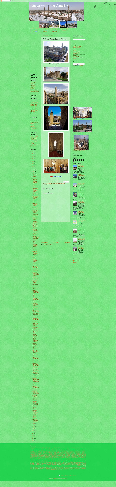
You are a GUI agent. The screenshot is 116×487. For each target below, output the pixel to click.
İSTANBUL (54, 469)
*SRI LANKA (73, 457)
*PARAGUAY (32, 457)
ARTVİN (62, 463)
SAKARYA (62, 467)
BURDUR (49, 464)
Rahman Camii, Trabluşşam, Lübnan (35, 270)
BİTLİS (70, 464)
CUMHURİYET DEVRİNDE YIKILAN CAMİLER (77, 47)
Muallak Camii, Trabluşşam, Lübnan (35, 233)
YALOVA (66, 468)
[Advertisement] (55, 231)
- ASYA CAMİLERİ (49, 183)
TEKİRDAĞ (36, 468)
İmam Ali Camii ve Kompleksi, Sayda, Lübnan (35, 376)
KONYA (79, 466)
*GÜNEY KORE (56, 452)
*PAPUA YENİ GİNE (81, 456)
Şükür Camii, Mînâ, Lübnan (35, 267)
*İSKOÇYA (75, 461)
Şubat (34, 426)
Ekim (34, 171)
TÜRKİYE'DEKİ (45, 28)
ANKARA (44, 463)
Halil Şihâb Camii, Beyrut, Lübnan (35, 301)
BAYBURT (38, 464)
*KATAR (72, 453)
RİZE (57, 467)
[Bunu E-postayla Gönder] (63, 182)
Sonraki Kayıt (44, 242)
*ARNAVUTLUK (54, 447)
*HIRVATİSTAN (77, 452)
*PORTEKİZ (42, 457)
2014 (33, 433)
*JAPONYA (50, 453)
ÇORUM (38, 469)
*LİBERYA (73, 454)
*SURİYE (31, 458)
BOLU (43, 464)
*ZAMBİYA (38, 461)
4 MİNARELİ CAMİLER (47, 462)
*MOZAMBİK (41, 456)
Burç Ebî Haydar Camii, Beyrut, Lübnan (35, 308)
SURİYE (73, 467)
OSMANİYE (52, 467)
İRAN (49, 469)
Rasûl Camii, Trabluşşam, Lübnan (35, 218)
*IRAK (45, 453)
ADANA (64, 462)
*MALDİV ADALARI (54, 455)
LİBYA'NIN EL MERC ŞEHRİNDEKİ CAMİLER (35, 412)
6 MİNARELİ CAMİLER (57, 462)
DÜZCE (74, 464)
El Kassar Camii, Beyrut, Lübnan (35, 311)
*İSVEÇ (84, 461)
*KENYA (83, 453)
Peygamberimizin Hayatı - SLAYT (34, 139)
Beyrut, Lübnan (49, 184)
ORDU (47, 467)
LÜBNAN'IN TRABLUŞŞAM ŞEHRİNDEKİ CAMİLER (35, 238)
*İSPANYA (80, 461)
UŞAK (59, 468)
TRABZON (47, 468)
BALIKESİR (78, 463)
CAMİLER (45, 31)
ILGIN (85, 464)
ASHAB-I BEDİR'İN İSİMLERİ (34, 142)
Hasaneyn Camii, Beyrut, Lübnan (35, 314)
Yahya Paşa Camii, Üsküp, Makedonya (81, 202)
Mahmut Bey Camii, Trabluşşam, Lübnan (35, 253)
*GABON (76, 451)
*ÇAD (42, 461)
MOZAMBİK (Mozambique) (33, 86)
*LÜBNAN (60, 183)
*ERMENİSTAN (39, 451)
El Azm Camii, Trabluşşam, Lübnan (35, 230)
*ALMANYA (42, 447)
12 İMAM (32, 143)
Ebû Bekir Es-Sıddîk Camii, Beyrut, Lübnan (35, 291)
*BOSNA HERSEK (54, 448)
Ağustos (34, 174)
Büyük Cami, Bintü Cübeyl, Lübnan (35, 278)
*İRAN (66, 461)
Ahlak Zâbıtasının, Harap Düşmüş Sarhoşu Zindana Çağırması (35, 108)
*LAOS (59, 454)
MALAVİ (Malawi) (34, 90)
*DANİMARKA (63, 450)
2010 (33, 440)
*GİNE (67, 452)
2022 (33, 158)
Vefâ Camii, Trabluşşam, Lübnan (35, 264)
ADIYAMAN (71, 462)
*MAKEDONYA (41, 455)
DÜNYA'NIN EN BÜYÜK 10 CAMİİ (79, 150)
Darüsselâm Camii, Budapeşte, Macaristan (34, 181)
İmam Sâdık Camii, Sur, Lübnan (34, 281)
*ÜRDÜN (56, 461)
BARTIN (84, 463)
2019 (33, 163)
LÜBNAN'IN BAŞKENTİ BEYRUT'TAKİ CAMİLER (35, 336)
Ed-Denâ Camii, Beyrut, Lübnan (35, 328)
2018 (33, 165)
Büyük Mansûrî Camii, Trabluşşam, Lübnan (35, 190)
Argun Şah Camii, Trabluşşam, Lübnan (35, 197)
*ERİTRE (45, 451)
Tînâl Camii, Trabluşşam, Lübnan (35, 222)
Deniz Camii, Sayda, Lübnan (35, 389)
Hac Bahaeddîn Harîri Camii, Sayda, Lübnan (35, 398)
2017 (33, 166)
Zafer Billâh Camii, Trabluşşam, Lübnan (35, 193)
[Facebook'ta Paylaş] (67, 182)
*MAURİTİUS (75, 455)
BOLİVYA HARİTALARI (35, 91)
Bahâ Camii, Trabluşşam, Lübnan (35, 208)
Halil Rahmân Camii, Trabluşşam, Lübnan (35, 185)
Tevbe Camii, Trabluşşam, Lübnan (35, 245)
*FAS (55, 451)
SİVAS (83, 467)
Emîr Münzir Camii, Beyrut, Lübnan (35, 361)
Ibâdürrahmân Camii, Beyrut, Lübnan (35, 354)
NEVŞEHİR (36, 467)
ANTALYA (51, 463)
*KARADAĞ (67, 453)
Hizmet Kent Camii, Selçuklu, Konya (34, 416)
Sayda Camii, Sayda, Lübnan (35, 373)
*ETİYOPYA (51, 451)
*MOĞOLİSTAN (47, 456)
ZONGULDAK (77, 468)
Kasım (34, 169)
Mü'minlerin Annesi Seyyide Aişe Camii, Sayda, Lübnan (35, 380)
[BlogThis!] (65, 182)
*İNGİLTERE (61, 461)
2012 (33, 437)
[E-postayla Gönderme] (62, 181)
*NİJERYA (68, 456)
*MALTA (65, 455)
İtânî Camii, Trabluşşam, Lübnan (35, 260)
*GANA (80, 451)
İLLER (74, 49)
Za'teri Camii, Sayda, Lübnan (35, 396)
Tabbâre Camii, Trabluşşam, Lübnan (35, 241)
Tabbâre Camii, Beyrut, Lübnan (35, 299)
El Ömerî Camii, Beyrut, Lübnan (35, 368)
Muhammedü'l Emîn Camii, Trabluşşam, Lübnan (35, 226)
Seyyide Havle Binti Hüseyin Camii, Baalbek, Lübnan (35, 274)
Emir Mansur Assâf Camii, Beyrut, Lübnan (35, 364)
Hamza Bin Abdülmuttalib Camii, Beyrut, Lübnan (35, 331)
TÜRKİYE (78, 118)
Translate (81, 65)
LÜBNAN (63, 183)
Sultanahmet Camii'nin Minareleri (81, 175)
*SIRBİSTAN (63, 457)
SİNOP (78, 467)
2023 (33, 156)
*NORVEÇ (59, 456)
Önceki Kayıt (67, 242)
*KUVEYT (55, 454)
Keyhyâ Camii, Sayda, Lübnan (35, 387)
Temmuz (34, 176)
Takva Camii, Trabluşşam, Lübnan (35, 248)
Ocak (34, 428)
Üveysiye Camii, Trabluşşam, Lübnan (35, 215)
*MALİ (69, 455)
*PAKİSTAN (74, 456)
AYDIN (68, 463)
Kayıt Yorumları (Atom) (48, 244)
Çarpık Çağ (32, 125)
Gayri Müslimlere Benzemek (33, 146)
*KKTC (37, 454)
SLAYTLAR (75, 55)
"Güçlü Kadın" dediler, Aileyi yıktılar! (34, 111)
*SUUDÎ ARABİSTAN (39, 458)
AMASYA (38, 463)
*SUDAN (77, 457)
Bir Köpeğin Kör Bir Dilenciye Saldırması (34, 113)
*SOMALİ (67, 457)
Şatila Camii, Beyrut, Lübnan (35, 322)
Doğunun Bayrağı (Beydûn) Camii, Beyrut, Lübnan (35, 295)
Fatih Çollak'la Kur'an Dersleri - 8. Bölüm (34, 137)
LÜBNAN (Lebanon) (34, 344)
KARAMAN (48, 465)
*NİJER (63, 456)
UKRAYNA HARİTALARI (33, 88)
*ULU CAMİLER (57, 460)
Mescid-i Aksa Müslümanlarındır (81, 193)
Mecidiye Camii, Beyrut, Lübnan (35, 319)
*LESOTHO (63, 454)
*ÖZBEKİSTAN (50, 461)
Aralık (34, 168)
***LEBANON (55, 183)
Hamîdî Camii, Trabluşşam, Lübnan (35, 257)
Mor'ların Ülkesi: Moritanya (33, 83)
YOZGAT (71, 468)
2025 (33, 153)
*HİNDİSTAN (40, 453)
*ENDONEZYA (32, 451)
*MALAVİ (47, 455)
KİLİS (31, 467)
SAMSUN (68, 467)
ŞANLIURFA (64, 469)
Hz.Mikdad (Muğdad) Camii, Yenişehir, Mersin (81, 184)
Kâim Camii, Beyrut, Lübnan (35, 316)
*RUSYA (51, 457)
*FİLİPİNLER (65, 451)
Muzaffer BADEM (77, 260)
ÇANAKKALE (83, 468)
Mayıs (34, 423)
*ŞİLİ (41, 462)
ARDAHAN (57, 463)
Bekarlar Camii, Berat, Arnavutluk (81, 166)
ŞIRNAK (69, 469)
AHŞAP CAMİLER (76, 56)
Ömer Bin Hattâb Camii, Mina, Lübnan (35, 211)
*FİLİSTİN (71, 451)
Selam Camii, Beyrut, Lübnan (35, 358)
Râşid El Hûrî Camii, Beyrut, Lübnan (35, 351)
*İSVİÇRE (33, 462)
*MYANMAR (54, 456)
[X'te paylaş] (66, 182)
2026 (33, 151)
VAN (62, 468)
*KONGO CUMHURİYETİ (44, 454)
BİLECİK (61, 464)
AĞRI (73, 463)
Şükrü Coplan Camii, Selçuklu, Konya (34, 407)
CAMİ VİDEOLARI (76, 53)
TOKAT (41, 468)
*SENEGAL (57, 457)
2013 (33, 435)
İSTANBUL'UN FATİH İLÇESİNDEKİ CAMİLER (81, 221)
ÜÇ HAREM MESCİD (76, 52)
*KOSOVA (50, 454)
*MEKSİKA (80, 455)
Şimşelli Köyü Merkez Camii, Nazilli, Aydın (35, 420)
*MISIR (84, 455)
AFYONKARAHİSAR (79, 462)
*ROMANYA (47, 457)
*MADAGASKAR (34, 455)
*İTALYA (37, 462)
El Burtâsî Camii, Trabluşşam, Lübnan (35, 285)
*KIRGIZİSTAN (32, 454)
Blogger (55, 478)
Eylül (34, 173)
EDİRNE (79, 464)
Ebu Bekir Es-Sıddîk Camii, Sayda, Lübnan (35, 392)
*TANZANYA (69, 458)
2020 (33, 161)
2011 (33, 438)
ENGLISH (74, 58)
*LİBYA (77, 454)
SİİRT (31, 468)
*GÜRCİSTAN (63, 452)
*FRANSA (59, 451)
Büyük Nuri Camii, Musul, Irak (35, 288)
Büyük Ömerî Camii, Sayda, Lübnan (35, 384)
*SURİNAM (83, 457)
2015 (33, 432)
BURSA (55, 464)
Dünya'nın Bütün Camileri (50, 5)
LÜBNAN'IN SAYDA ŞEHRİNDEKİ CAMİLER (35, 340)
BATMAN (33, 464)
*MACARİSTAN (83, 454)
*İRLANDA (70, 461)
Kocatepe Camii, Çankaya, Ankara (81, 212)
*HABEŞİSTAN (71, 452)
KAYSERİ (55, 465)
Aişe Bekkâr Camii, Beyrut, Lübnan (35, 304)
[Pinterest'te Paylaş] (68, 182)
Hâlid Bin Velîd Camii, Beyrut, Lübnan (35, 324)
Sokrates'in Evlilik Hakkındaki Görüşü (34, 105)
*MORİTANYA (34, 456)
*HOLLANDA (84, 452)
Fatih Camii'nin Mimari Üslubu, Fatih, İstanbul (81, 230)
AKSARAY (32, 463)
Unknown (75, 262)
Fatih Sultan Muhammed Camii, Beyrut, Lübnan (35, 347)
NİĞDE (43, 467)
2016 (33, 430)
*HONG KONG (34, 453)
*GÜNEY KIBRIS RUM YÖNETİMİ (45, 452)
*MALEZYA (60, 455)
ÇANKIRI (33, 469)
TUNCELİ (54, 468)
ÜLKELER (74, 50)
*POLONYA (38, 457)
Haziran (34, 178)
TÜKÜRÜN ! (33, 126)
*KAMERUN (56, 453)
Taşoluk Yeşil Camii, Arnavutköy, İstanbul (81, 239)
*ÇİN (45, 461)
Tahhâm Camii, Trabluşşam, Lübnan (35, 201)
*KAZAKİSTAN (77, 453)
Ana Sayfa (56, 242)
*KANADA (61, 453)
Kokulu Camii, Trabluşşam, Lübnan (35, 204)
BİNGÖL (66, 464)
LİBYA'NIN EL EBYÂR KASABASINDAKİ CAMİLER (35, 403)
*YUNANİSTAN (33, 461)
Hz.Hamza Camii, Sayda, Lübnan (35, 370)
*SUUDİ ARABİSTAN (50, 458)
